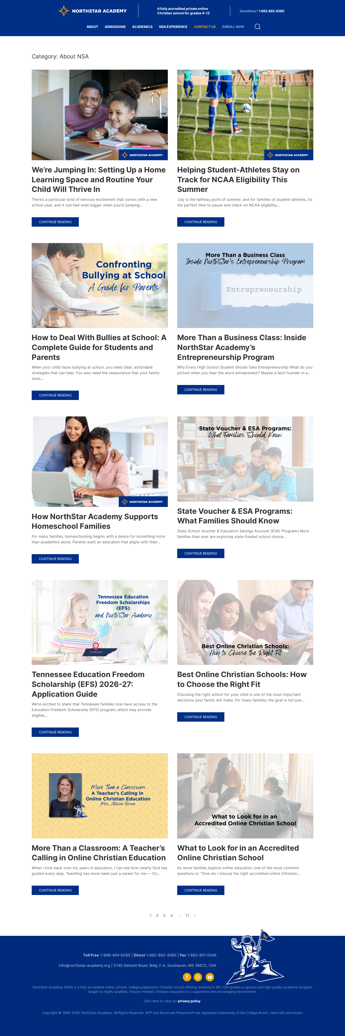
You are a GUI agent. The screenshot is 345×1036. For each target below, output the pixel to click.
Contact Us (205, 27)
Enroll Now (233, 27)
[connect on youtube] (210, 977)
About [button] (92, 27)
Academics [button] (142, 27)
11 (187, 915)
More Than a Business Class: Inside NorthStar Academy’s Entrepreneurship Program (241, 347)
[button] (257, 26)
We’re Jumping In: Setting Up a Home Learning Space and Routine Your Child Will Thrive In (99, 179)
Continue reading (55, 222)
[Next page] (195, 915)
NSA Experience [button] (173, 27)
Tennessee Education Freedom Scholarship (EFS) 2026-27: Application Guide (88, 684)
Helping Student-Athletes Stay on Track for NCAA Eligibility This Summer (238, 179)
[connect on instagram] (198, 977)
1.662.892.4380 (271, 11)
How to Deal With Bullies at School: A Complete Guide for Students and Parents (99, 347)
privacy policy (189, 1001)
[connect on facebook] (187, 977)
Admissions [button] (115, 27)
